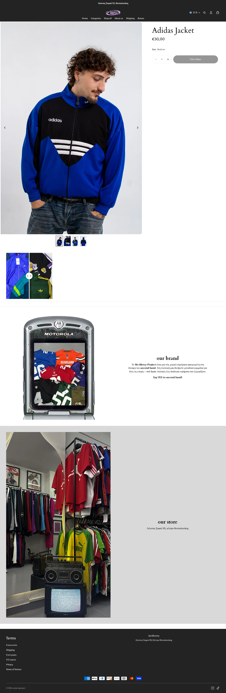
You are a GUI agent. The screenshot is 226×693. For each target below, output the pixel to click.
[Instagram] (212, 688)
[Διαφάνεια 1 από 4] (59, 241)
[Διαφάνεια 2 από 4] (67, 241)
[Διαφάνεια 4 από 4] (83, 241)
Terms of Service (13, 669)
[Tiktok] (218, 688)
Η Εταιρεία (11, 659)
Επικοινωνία (11, 645)
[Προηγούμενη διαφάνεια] (4, 128)
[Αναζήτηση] (204, 12)
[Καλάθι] (217, 12)
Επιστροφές (11, 655)
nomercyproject (18, 688)
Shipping (10, 650)
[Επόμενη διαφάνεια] (138, 128)
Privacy (9, 664)
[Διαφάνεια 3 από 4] (75, 241)
